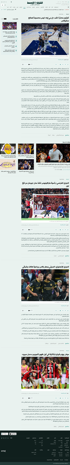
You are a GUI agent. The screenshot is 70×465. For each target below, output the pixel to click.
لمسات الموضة (67, 455)
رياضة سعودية (60, 452)
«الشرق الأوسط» (60, 59)
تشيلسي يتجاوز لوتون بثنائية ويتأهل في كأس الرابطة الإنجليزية (9, 51)
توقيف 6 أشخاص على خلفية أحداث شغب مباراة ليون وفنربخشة (9, 32)
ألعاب (10, 7)
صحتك (35, 440)
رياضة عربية (60, 454)
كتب (42, 440)
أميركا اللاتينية (60, 447)
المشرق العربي (66, 445)
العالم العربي (67, 440)
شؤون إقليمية (67, 447)
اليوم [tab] (5, 18)
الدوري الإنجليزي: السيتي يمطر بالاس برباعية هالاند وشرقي (45, 267)
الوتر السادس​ (41, 442)
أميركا (49, 135)
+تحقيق (55, 455)
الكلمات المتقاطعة (34, 452)
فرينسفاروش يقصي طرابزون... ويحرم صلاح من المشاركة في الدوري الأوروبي (9, 41)
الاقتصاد (46, 7)
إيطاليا (55, 426)
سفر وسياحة (67, 454)
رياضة (53, 135)
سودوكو (35, 454)
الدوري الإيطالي (61, 426)
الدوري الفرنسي (61, 256)
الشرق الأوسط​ (56, 7)
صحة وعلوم (37, 7)
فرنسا (55, 256)
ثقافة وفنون (42, 7)
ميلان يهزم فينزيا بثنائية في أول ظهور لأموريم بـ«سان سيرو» (45, 354)
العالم (52, 7)
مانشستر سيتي (61, 343)
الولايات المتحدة (60, 440)
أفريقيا (61, 445)
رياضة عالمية (61, 14)
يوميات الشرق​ (29, 7)
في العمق (21, 7)
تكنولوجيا (33, 7)
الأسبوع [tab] (2, 18)
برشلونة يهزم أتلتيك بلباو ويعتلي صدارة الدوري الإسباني (9, 37)
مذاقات (68, 452)
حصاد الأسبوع (54, 452)
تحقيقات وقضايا (53, 454)
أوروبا (61, 442)
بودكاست (14, 7)
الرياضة (24, 7)
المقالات (55, 440)
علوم (35, 442)
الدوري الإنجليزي (53, 343)
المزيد (7, 7)
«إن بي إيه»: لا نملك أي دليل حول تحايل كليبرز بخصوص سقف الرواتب (54, 164)
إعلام (42, 445)
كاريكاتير (55, 442)
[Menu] (68, 7)
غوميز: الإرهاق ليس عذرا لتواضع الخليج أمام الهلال (55, 9)
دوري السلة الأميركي (60, 135)
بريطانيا (46, 343)
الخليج (67, 442)
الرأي (49, 7)
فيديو (17, 7)
